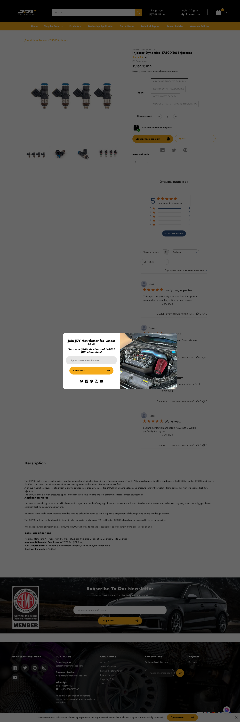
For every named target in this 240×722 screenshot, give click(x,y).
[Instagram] (96, 381)
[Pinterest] (91, 381)
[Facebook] (86, 381)
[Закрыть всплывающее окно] (173, 336)
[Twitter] (81, 381)
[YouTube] (101, 381)
